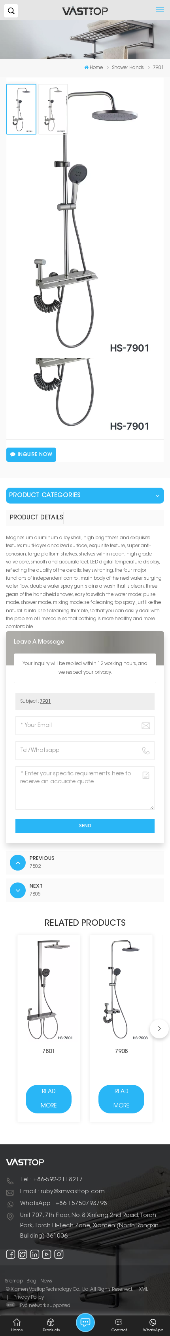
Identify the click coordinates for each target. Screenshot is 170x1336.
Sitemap (14, 1281)
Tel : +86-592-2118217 (51, 1180)
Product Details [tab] (36, 518)
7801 (48, 1052)
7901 (45, 701)
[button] (159, 1028)
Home (96, 67)
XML (143, 1289)
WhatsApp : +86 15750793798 (63, 1204)
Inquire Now (35, 454)
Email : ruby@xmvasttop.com (62, 1192)
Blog (31, 1281)
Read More (49, 1099)
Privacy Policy (28, 1297)
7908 (121, 1052)
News (46, 1281)
